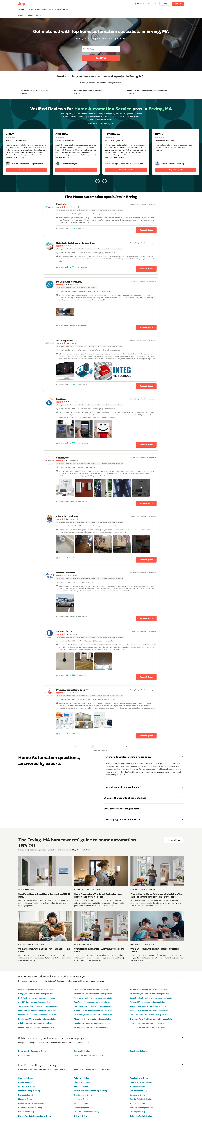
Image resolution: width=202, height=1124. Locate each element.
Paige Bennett (136, 944)
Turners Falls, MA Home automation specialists (38, 1006)
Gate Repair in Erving (139, 1051)
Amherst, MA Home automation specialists (148, 1006)
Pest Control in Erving (139, 1078)
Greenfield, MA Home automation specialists (93, 989)
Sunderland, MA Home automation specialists (93, 1010)
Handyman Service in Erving (30, 1107)
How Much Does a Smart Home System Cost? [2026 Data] (44, 895)
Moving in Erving (25, 1099)
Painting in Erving (81, 1078)
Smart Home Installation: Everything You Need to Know (99, 950)
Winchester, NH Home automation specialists (93, 1015)
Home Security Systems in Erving (32, 1051)
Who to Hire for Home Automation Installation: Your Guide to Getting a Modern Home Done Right (156, 895)
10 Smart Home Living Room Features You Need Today (154, 950)
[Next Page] (126, 746)
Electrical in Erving (82, 1051)
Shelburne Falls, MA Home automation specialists (151, 1019)
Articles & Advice (61, 9)
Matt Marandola (25, 944)
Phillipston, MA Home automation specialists (37, 1019)
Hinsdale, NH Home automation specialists (92, 1023)
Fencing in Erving (25, 1095)
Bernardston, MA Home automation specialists (93, 993)
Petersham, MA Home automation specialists (149, 989)
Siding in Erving (80, 1116)
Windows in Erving (26, 1112)
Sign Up (178, 3)
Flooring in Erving (137, 1086)
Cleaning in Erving (25, 1078)
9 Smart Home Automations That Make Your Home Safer (44, 950)
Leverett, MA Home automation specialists (36, 1027)
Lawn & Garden (41, 9)
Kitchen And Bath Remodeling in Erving (34, 1116)
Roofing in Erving (25, 1082)
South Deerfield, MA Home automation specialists (151, 998)
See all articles (174, 840)
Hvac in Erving (24, 1055)
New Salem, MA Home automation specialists (93, 1006)
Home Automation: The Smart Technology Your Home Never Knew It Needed (98, 895)
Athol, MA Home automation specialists (35, 1023)
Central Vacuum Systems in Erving (88, 1055)
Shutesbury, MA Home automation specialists (37, 1015)
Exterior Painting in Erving (29, 1090)
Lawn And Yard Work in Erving (31, 1103)
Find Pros (101, 57)
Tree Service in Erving (83, 1095)
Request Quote (146, 230)
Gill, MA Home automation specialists (34, 1002)
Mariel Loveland (81, 889)
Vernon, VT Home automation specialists (91, 1027)
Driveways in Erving (138, 1090)
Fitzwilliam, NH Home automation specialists (149, 1010)
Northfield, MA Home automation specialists (37, 998)
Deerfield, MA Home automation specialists (92, 1002)
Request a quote (26, 170)
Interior (21, 9)
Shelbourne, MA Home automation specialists (149, 1015)
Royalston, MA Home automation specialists (93, 998)
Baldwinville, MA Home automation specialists (149, 993)
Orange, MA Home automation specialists (35, 993)
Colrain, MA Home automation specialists (147, 1027)
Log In (165, 3)
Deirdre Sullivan (137, 889)
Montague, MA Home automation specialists (37, 1010)
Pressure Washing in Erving (141, 1107)
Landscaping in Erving (83, 1107)
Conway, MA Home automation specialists (148, 1023)
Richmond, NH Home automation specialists (92, 1019)
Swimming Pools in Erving (141, 1116)
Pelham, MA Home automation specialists (147, 1002)
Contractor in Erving (26, 1086)
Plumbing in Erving (82, 1082)
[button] (65, 312)
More (51, 9)
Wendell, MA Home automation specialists (36, 989)
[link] (8, 163)
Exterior (30, 9)
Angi (20, 889)
